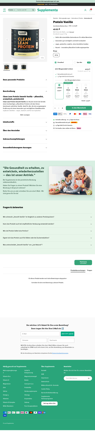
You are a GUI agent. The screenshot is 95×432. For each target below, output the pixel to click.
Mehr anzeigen (25, 115)
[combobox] (22, 10)
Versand (71, 32)
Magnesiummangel (30, 376)
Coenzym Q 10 (28, 384)
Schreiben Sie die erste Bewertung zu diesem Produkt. (47, 282)
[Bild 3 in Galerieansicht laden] (23, 67)
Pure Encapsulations (30, 406)
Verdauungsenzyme (30, 391)
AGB (42, 374)
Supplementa (10, 423)
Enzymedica (28, 398)
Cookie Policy (45, 389)
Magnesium (6, 384)
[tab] (78, 270)
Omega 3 (6, 395)
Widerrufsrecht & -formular (50, 385)
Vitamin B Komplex (9, 402)
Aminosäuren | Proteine (77, 18)
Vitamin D (6, 380)
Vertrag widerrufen (49, 403)
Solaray (26, 402)
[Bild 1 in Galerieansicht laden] (6, 67)
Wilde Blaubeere (8, 406)
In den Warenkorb (79, 108)
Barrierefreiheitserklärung (49, 393)
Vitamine (6, 398)
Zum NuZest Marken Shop (60, 26)
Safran (5, 391)
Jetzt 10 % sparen (67, 334)
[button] (90, 10)
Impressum (45, 378)
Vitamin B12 (7, 376)
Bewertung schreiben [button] (83, 262)
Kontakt (43, 370)
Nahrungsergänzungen (64, 18)
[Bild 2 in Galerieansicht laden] (15, 67)
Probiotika (27, 387)
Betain (26, 380)
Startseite (55, 18)
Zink (4, 387)
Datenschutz (45, 381)
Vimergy (27, 395)
